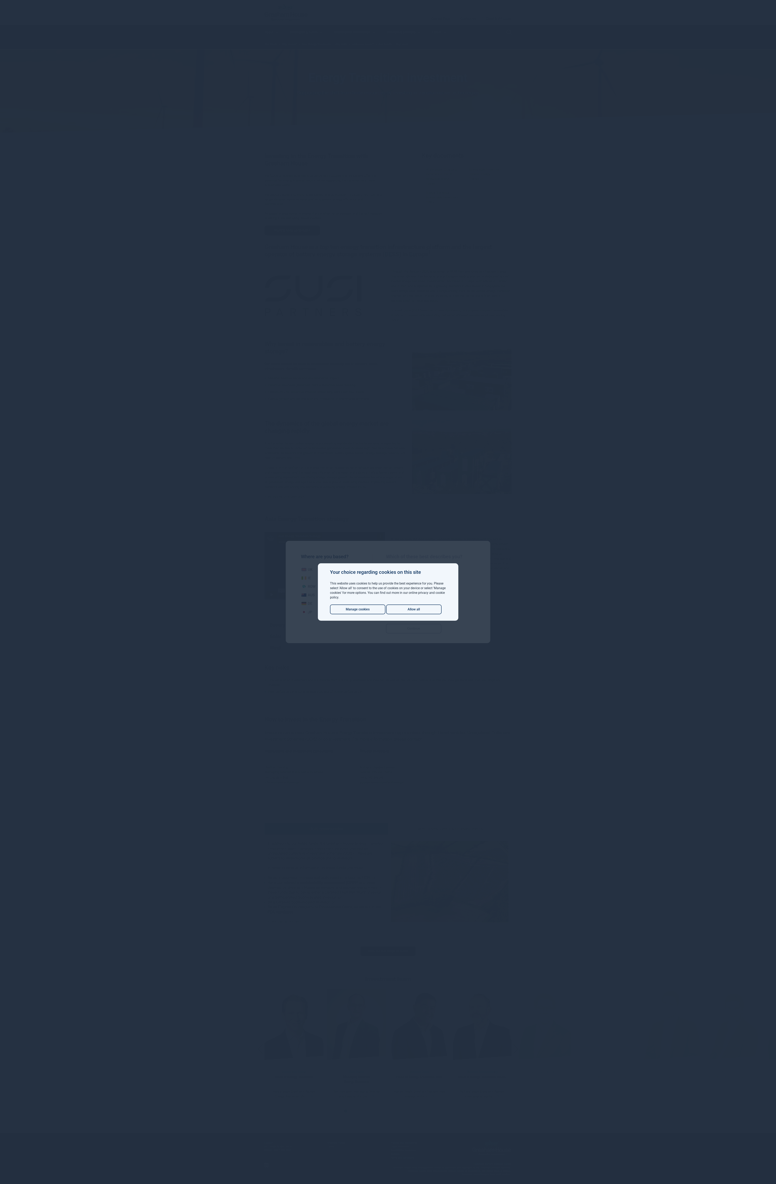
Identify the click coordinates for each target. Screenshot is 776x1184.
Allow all (414, 609)
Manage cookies (358, 609)
